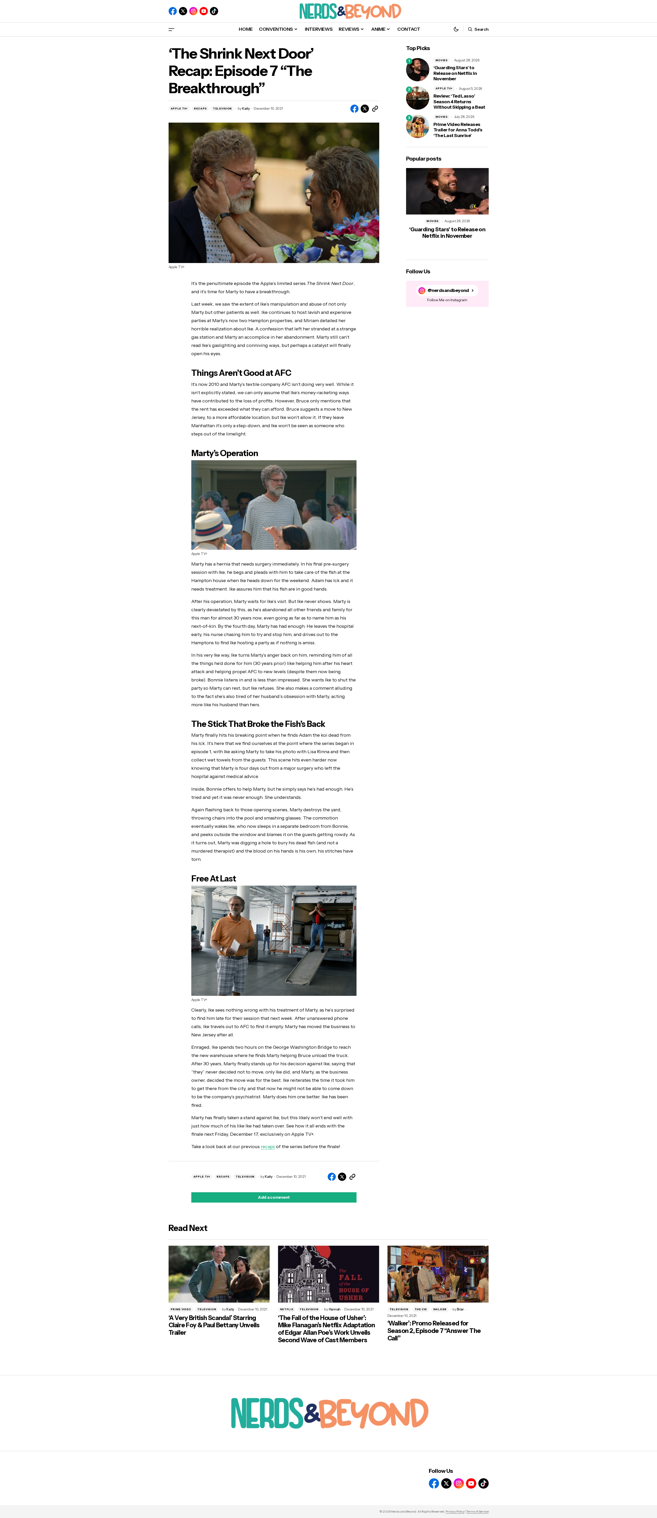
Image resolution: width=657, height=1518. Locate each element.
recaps (268, 1146)
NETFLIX (287, 1309)
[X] (183, 11)
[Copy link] (375, 109)
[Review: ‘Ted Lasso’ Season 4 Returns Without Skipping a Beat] (417, 98)
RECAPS (200, 108)
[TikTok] (214, 11)
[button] (171, 29)
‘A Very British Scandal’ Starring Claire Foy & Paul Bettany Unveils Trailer (214, 1325)
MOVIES (442, 60)
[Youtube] (204, 11)
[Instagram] (193, 11)
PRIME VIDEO (181, 1309)
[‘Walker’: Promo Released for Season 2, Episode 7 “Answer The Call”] (438, 1274)
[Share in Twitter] (365, 109)
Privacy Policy (455, 1511)
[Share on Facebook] (354, 109)
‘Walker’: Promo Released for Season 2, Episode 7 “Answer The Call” (434, 1331)
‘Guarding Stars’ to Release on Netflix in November (455, 73)
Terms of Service (477, 1511)
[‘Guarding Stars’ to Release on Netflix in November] (417, 69)
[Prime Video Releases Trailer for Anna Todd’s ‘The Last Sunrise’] (417, 126)
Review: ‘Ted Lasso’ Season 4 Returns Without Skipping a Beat (459, 101)
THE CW (421, 1309)
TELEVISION (222, 108)
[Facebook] (173, 11)
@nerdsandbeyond (448, 290)
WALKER (440, 1309)
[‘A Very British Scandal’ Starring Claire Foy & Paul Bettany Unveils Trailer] (219, 1274)
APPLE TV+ (179, 108)
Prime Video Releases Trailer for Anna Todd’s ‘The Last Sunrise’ (457, 130)
